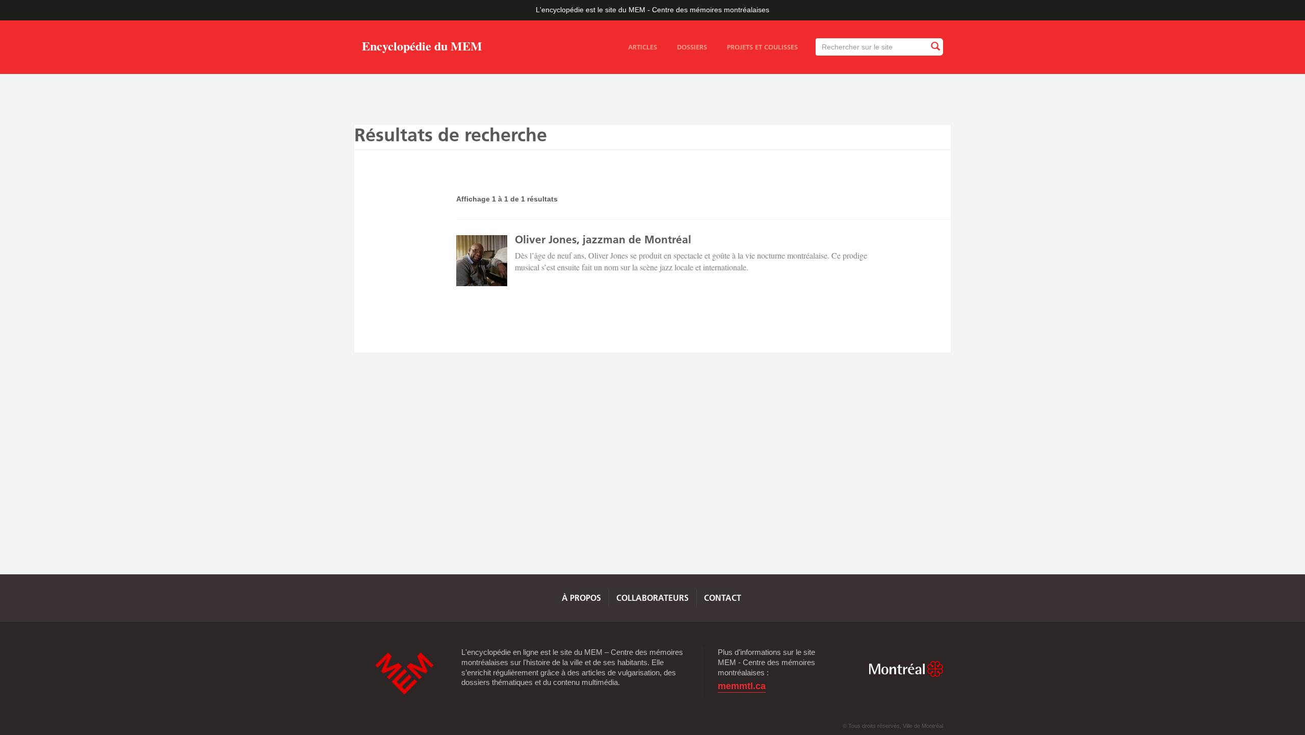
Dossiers (692, 47)
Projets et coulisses (762, 47)
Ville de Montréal (906, 669)
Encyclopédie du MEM (422, 48)
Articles (642, 47)
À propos (581, 598)
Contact (722, 598)
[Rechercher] (935, 47)
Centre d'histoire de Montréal (404, 673)
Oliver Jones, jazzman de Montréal (603, 239)
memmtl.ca (742, 686)
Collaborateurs (652, 598)
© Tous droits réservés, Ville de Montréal (893, 726)
